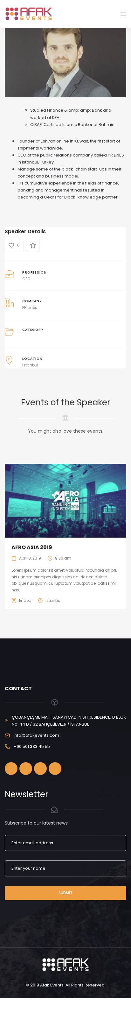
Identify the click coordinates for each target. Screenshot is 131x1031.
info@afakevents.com (36, 735)
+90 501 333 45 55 (32, 746)
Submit (65, 892)
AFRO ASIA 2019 (31, 547)
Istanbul (30, 365)
